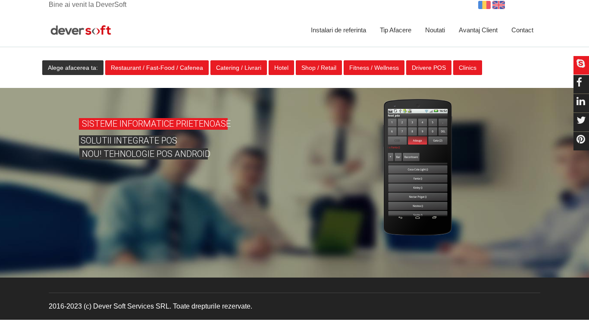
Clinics (467, 67)
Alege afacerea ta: (73, 67)
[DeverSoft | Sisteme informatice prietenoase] (80, 30)
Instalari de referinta (338, 30)
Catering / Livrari (238, 67)
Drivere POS (429, 67)
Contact (522, 30)
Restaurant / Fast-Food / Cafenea (157, 67)
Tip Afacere (395, 30)
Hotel (281, 67)
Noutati (435, 30)
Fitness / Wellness (374, 67)
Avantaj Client (478, 30)
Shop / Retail (318, 67)
